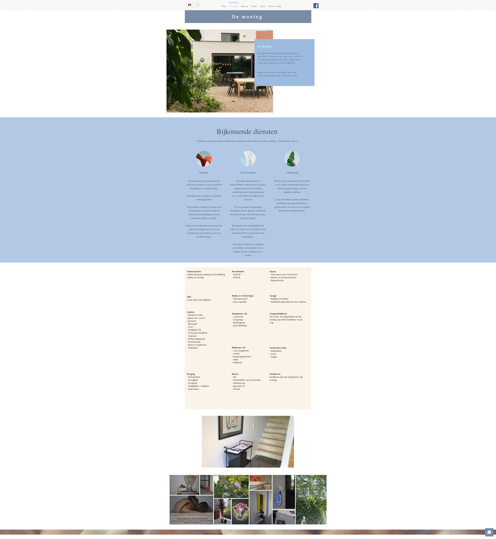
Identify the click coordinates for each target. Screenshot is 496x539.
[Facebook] (316, 5)
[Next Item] (322, 499)
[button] (290, 465)
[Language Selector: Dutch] (193, 5)
